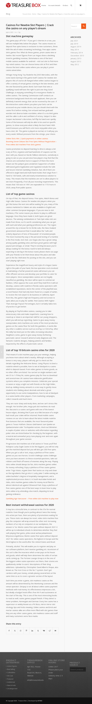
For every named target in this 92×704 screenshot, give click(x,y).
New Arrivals (11, 685)
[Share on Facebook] (9, 630)
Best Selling (11, 669)
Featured (10, 679)
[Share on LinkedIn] (32, 630)
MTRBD (40, 701)
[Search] (71, 5)
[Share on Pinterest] (26, 630)
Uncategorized (12, 689)
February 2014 (77, 52)
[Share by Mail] (55, 630)
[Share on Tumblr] (38, 630)
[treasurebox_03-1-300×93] (23, 5)
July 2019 (74, 43)
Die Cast (10, 676)
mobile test (11, 682)
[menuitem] (43, 5)
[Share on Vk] (44, 630)
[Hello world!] (2, 352)
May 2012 (75, 64)
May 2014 (75, 49)
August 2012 (76, 61)
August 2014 (76, 46)
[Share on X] (15, 630)
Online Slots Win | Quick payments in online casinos (27, 138)
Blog (8, 14)
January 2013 (76, 58)
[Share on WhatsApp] (20, 630)
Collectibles (11, 673)
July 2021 (74, 40)
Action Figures (12, 666)
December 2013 (77, 55)
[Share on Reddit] (49, 630)
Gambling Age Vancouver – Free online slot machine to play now (32, 498)
